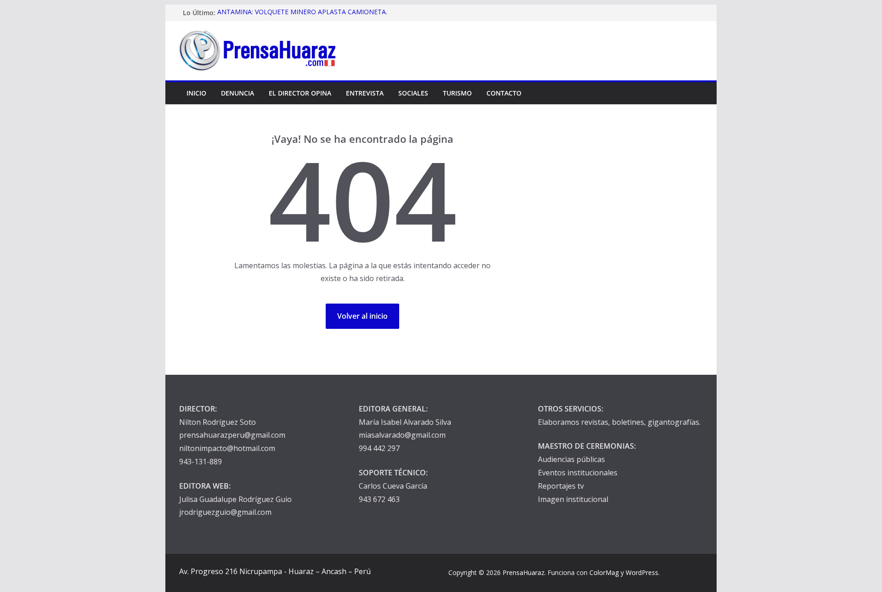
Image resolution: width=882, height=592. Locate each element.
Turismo (457, 93)
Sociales (413, 93)
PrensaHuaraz (523, 572)
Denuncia (237, 93)
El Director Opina (300, 93)
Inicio (196, 93)
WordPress (642, 572)
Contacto (503, 93)
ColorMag (604, 572)
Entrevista (365, 93)
